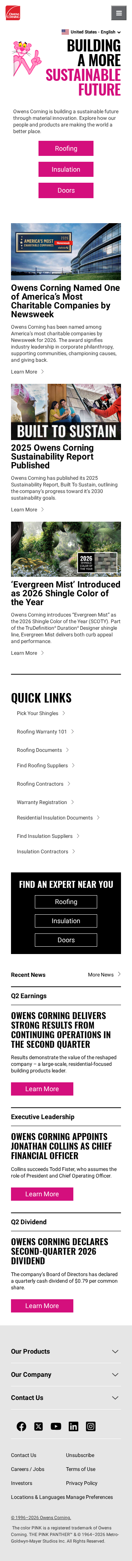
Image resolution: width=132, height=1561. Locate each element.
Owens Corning (13, 13)
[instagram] (90, 1426)
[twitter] (38, 1426)
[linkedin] (73, 1426)
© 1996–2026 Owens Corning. (41, 1517)
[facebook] (21, 1426)
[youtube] (56, 1426)
